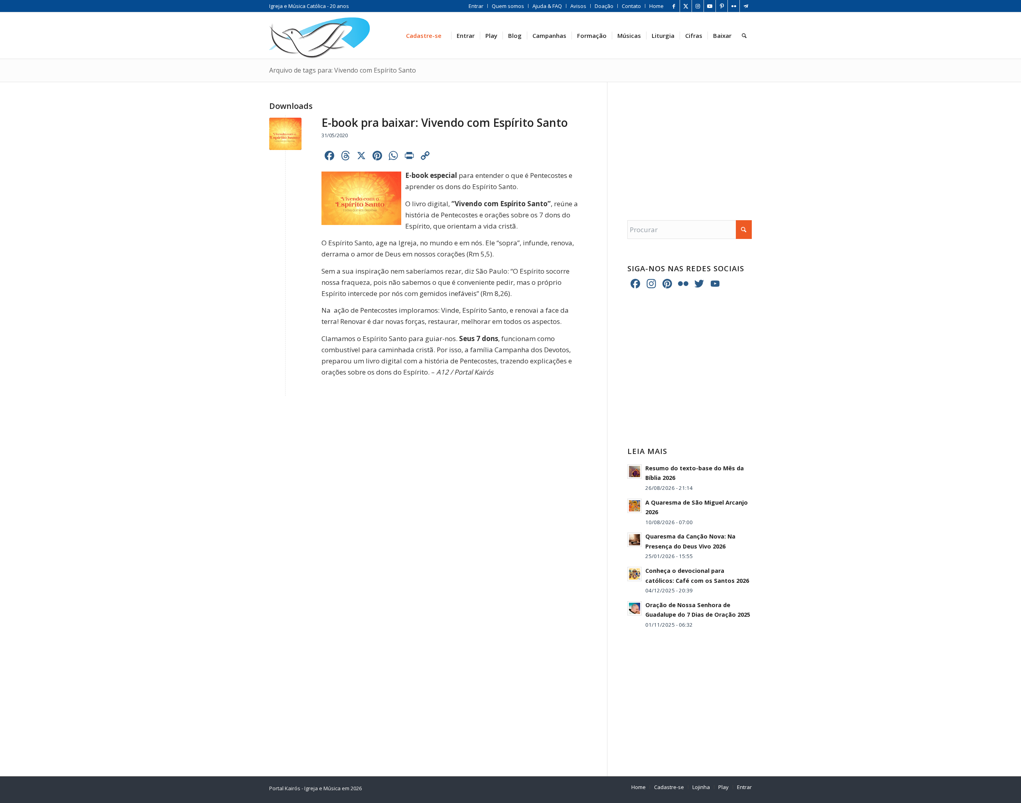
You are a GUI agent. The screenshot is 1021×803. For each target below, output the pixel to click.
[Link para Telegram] (746, 6)
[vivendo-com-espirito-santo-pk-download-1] (285, 134)
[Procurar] (744, 35)
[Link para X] (686, 6)
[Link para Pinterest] (721, 6)
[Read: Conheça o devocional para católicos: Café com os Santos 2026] (634, 574)
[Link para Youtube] (709, 6)
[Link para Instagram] (698, 6)
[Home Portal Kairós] (319, 35)
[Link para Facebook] (674, 6)
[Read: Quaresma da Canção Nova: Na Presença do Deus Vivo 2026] (634, 540)
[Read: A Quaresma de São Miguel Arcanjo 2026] (634, 506)
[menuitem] (476, 6)
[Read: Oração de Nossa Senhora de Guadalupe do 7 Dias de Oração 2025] (634, 608)
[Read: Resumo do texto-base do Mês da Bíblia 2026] (634, 471)
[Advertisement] (689, 143)
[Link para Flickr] (733, 6)
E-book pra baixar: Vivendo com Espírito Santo (444, 122)
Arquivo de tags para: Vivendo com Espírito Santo (342, 70)
